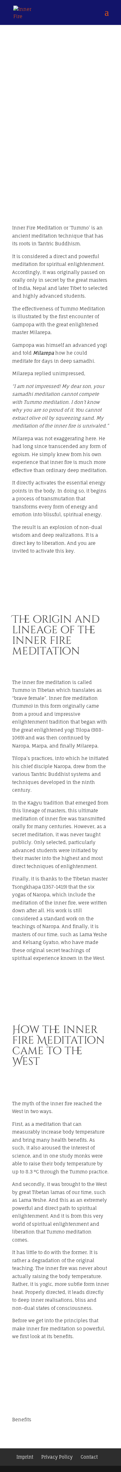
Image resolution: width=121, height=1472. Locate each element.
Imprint (24, 1457)
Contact (89, 1457)
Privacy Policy (57, 1457)
